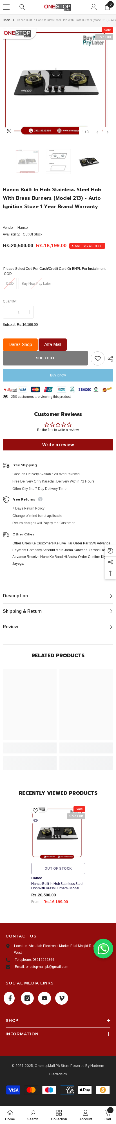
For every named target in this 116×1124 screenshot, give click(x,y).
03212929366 (43, 960)
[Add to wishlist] (98, 358)
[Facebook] (9, 998)
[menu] (6, 7)
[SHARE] (109, 358)
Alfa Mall (52, 344)
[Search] (22, 7)
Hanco (22, 228)
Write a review (58, 444)
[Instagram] (27, 998)
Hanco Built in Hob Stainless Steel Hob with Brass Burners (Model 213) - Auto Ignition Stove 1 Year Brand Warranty (57, 886)
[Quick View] (35, 820)
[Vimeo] (61, 998)
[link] (30, 751)
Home (6, 20)
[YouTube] (44, 998)
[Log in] (94, 7)
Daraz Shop (20, 344)
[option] (58, 82)
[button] (97, 132)
